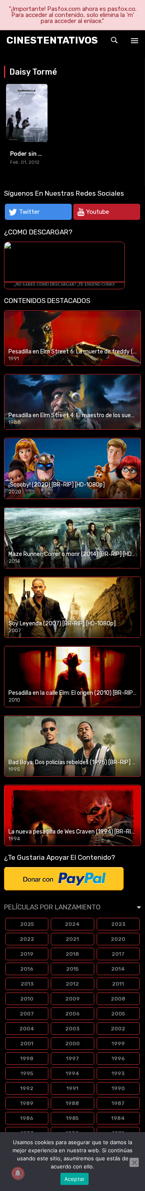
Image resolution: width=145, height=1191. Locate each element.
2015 (72, 969)
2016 (26, 969)
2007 (27, 1014)
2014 (118, 969)
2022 (27, 939)
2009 (72, 999)
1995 (27, 1073)
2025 (27, 924)
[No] (134, 1162)
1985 (72, 1118)
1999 (118, 1044)
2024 (72, 924)
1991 (72, 1088)
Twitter (29, 211)
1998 (26, 1058)
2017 (118, 954)
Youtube (97, 211)
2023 (118, 924)
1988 (72, 1103)
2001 (26, 1044)
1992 (26, 1088)
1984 (118, 1118)
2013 (27, 984)
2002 (118, 1029)
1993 (118, 1073)
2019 (26, 954)
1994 (72, 1073)
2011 (118, 984)
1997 (72, 1058)
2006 (72, 1014)
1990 (118, 1088)
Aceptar (74, 1179)
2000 (72, 1044)
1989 (26, 1103)
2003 (72, 1029)
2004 (26, 1029)
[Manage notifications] (17, 1173)
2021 (72, 939)
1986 (26, 1118)
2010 (26, 999)
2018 (72, 954)
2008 (118, 999)
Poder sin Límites (34, 153)
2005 (118, 1014)
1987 (118, 1103)
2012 (72, 984)
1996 (118, 1058)
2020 (118, 939)
